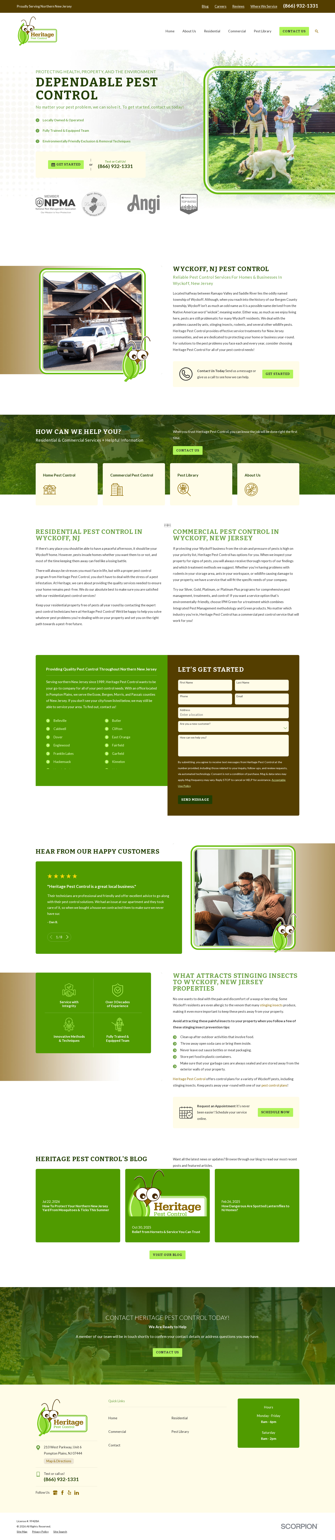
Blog (205, 6)
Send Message (195, 800)
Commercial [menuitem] (237, 31)
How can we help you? (193, 737)
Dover (58, 737)
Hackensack (62, 762)
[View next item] (67, 937)
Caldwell (60, 729)
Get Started (68, 164)
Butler (116, 721)
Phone (184, 696)
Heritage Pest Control (189, 1079)
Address (185, 710)
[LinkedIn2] (76, 1492)
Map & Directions (58, 1461)
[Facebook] (62, 1492)
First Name (186, 682)
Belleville (60, 721)
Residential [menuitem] (212, 31)
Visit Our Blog (167, 1255)
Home (112, 1418)
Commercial (117, 1432)
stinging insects (271, 1005)
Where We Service (263, 6)
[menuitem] (22, 1531)
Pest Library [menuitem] (262, 31)
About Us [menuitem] (189, 31)
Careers (220, 6)
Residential (179, 1418)
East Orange (121, 737)
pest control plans (274, 1085)
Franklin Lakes (64, 753)
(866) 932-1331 (300, 6)
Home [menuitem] (170, 31)
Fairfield (118, 745)
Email (240, 696)
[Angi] (83, 1492)
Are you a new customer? (195, 723)
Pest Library (180, 1432)
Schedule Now (275, 1112)
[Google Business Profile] (55, 1492)
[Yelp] (69, 1492)
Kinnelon (118, 762)
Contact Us (294, 31)
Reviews (238, 6)
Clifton (117, 729)
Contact (114, 1445)
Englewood (62, 745)
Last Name (243, 682)
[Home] (37, 31)
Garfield (118, 753)
